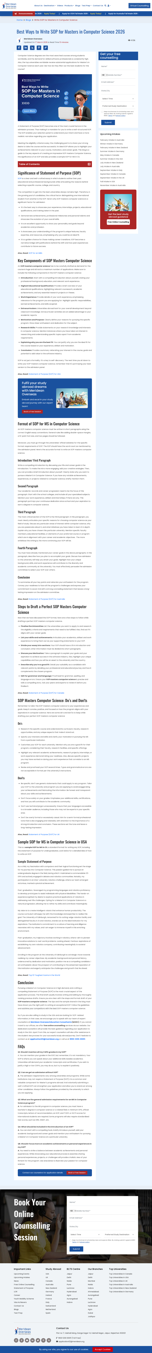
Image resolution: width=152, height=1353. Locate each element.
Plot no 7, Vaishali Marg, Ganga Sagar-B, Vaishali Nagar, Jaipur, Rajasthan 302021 (91, 1333)
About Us (38, 5)
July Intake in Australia (110, 166)
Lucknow (70, 1288)
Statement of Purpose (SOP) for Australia (47, 599)
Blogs (77, 5)
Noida (69, 1281)
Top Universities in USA (119, 1277)
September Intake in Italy (111, 170)
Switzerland (51, 1306)
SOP (19, 178)
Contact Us (98, 5)
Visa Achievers (20, 1302)
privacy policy (121, 116)
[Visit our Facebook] (21, 1340)
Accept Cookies (102, 1349)
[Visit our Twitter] (38, 1340)
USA (47, 1274)
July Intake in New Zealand (111, 162)
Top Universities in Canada (120, 1274)
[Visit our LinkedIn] (32, 1340)
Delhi (69, 1277)
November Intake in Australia (113, 185)
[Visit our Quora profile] (49, 1340)
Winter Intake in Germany (111, 144)
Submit (108, 122)
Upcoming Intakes (22, 1277)
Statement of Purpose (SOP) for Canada (46, 693)
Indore (69, 1302)
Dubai (90, 1313)
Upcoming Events (21, 1274)
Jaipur (69, 1274)
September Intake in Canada (113, 174)
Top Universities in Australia (121, 1284)
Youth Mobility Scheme (24, 1298)
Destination (49, 5)
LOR (15, 1291)
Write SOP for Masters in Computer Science (55, 20)
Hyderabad (72, 1291)
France (49, 1298)
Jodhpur (91, 1316)
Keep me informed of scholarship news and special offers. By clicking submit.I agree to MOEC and (119, 114)
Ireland (49, 1295)
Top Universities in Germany (121, 1291)
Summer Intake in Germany (112, 151)
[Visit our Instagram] (16, 1340)
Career (17, 1295)
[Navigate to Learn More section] (108, 5)
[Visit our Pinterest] (43, 1340)
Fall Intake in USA (107, 181)
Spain (48, 1313)
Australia (49, 1284)
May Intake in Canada (109, 155)
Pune (69, 1284)
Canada (49, 1281)
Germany (50, 1291)
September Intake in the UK (112, 177)
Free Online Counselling (118, 222)
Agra (69, 1295)
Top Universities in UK (118, 1281)
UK (47, 1277)
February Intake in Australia (112, 140)
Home (20, 20)
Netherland (51, 1309)
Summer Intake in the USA (111, 159)
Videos (60, 5)
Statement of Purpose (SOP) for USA (45, 374)
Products (69, 5)
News (16, 1281)
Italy (47, 1302)
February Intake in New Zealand (114, 147)
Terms (110, 116)
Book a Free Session (32, 411)
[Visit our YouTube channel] (27, 1340)
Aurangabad (72, 1298)
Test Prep (86, 5)
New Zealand (51, 1288)
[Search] (105, 5)
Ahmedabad (93, 1291)
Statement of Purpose (23, 1288)
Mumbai (91, 1281)
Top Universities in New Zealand (122, 1288)
